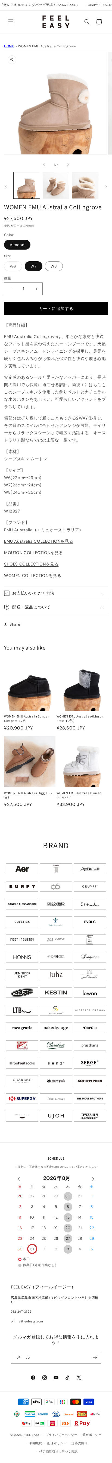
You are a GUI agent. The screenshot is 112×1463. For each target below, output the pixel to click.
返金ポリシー (91, 1435)
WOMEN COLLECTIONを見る (32, 575)
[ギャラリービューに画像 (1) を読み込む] (26, 185)
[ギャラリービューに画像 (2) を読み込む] (56, 185)
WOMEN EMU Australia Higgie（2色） (28, 795)
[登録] (95, 1357)
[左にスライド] (44, 165)
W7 (33, 266)
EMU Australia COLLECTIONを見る (38, 541)
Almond (17, 244)
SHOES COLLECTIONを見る (31, 564)
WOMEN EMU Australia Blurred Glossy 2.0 (79, 795)
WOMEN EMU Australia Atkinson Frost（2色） (80, 718)
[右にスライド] (68, 165)
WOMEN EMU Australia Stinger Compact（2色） (26, 718)
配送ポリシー (56, 1443)
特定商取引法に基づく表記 (58, 1451)
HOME (9, 46)
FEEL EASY (31, 1435)
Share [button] (15, 624)
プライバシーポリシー (61, 1435)
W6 (15, 267)
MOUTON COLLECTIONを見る (33, 552)
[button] (11, 22)
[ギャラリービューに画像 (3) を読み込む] (85, 185)
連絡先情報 (79, 1443)
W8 (54, 266)
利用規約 (36, 1443)
